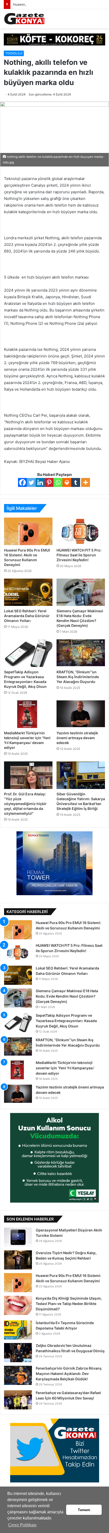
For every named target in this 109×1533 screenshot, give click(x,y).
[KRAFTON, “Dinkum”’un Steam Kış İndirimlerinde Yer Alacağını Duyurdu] (81, 653)
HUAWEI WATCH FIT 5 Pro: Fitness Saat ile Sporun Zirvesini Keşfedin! (79, 555)
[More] (85, 482)
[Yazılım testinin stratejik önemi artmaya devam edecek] (81, 714)
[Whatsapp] (57, 482)
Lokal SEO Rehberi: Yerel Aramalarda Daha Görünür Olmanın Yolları (27, 616)
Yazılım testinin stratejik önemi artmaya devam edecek (77, 738)
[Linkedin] (40, 482)
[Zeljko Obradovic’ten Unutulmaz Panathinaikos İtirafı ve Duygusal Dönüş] (18, 1352)
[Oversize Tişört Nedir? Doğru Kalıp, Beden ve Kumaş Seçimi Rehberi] (18, 1259)
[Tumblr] (75, 482)
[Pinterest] (49, 482)
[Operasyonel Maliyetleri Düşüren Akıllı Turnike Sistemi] (18, 1237)
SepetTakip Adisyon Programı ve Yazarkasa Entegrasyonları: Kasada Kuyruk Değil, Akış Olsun (66, 1020)
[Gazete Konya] (24, 19)
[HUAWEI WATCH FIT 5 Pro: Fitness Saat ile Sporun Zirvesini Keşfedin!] (81, 531)
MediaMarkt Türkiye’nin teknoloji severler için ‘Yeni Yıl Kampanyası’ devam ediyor (65, 1067)
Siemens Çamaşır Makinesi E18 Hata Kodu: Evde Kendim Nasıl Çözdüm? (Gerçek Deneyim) (67, 996)
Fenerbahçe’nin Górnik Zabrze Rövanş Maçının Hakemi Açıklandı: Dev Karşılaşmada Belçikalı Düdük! (69, 1373)
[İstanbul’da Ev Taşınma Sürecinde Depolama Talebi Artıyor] (18, 1329)
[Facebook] (22, 482)
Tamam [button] (84, 1510)
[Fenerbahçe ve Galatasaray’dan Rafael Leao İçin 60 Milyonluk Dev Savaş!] (18, 1399)
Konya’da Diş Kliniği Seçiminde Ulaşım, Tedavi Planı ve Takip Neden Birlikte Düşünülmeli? (69, 1303)
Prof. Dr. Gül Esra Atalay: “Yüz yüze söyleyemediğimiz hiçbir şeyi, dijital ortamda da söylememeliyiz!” (25, 804)
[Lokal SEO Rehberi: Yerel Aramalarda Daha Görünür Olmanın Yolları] (28, 592)
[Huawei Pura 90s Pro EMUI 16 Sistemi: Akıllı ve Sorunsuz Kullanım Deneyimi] (28, 531)
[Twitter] (31, 482)
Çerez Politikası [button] (22, 1525)
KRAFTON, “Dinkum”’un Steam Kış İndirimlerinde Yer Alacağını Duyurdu (78, 677)
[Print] (66, 482)
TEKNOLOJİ (13, 53)
